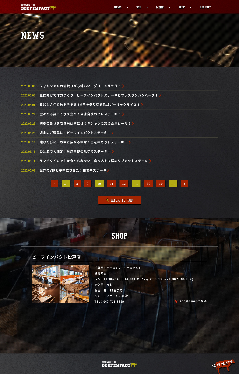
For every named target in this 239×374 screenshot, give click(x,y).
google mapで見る (193, 301)
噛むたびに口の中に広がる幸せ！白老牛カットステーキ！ (84, 142)
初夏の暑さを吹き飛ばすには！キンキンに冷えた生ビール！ (85, 123)
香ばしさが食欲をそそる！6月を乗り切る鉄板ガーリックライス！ (90, 104)
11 (112, 183)
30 (161, 183)
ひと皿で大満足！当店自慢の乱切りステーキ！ (75, 151)
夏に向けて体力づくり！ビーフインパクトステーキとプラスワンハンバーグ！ (99, 95)
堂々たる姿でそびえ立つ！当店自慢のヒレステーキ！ (80, 114)
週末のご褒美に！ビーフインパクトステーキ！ (75, 132)
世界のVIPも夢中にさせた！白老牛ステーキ (73, 170)
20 (148, 183)
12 (124, 183)
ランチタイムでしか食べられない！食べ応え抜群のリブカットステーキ (94, 160)
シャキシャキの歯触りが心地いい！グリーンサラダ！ (80, 86)
